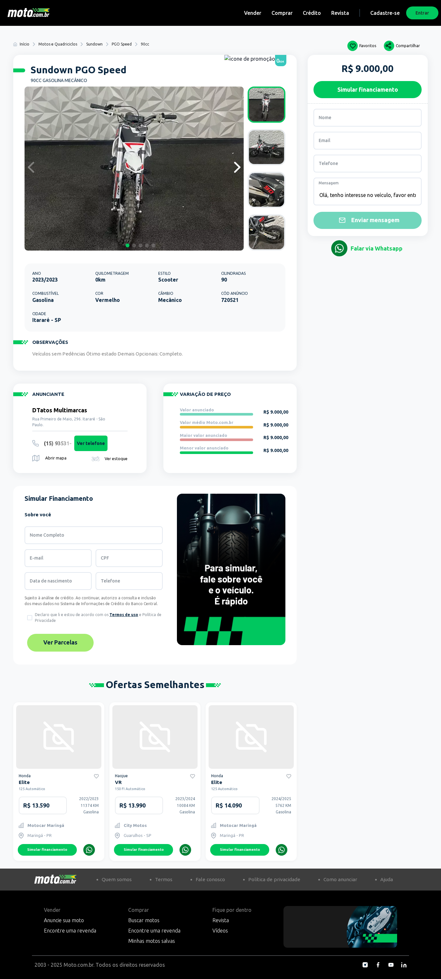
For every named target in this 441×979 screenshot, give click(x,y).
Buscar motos (143, 920)
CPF (105, 558)
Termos (163, 879)
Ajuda (386, 879)
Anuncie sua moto (64, 920)
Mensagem (329, 183)
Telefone (110, 580)
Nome (325, 117)
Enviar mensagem (375, 220)
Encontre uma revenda (70, 930)
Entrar (422, 12)
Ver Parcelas (60, 642)
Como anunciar (340, 879)
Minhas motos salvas (151, 941)
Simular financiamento (47, 849)
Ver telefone (91, 443)
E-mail (36, 558)
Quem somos (117, 879)
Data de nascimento (51, 580)
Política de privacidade (274, 879)
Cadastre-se (385, 13)
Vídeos (220, 930)
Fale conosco (210, 879)
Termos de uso (123, 615)
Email (324, 140)
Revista (340, 13)
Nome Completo (47, 535)
